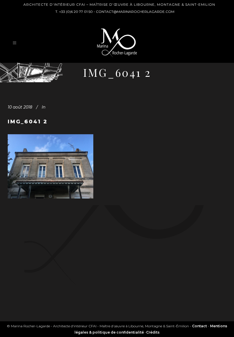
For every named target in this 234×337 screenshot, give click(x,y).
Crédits (153, 332)
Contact (199, 326)
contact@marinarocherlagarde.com (135, 11)
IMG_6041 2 (28, 122)
